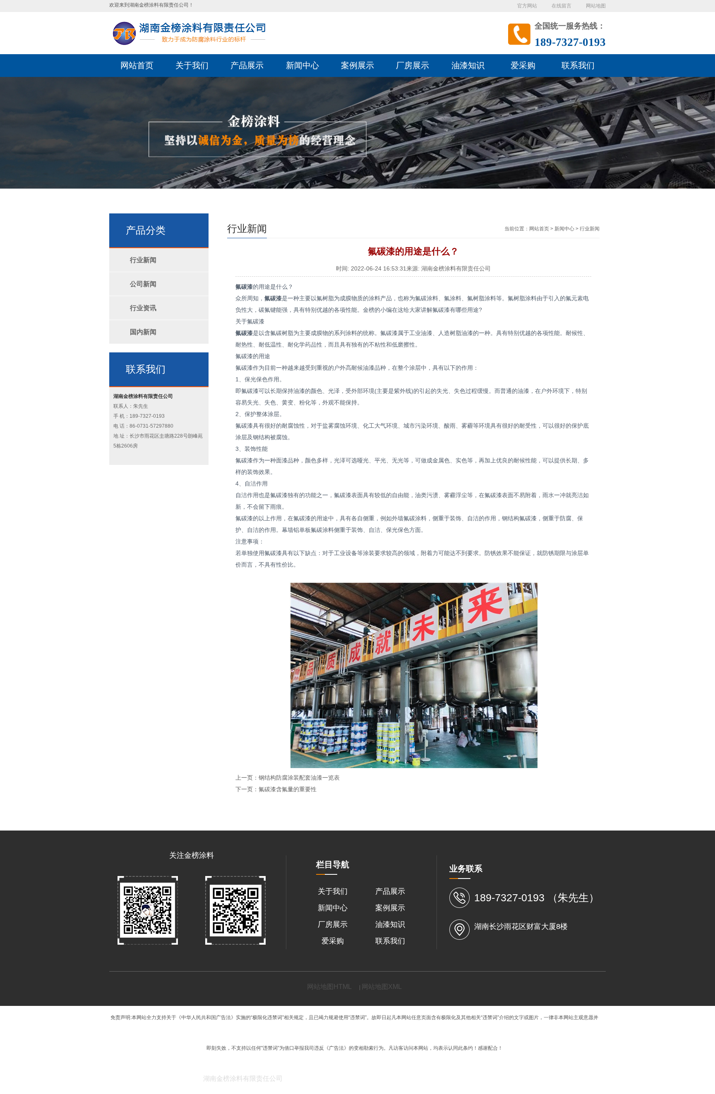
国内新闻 (143, 331)
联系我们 (390, 941)
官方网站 (527, 6)
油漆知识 (390, 924)
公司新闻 (143, 283)
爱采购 (333, 941)
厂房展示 (333, 924)
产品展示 (390, 891)
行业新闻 (590, 229)
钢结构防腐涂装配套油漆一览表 (299, 778)
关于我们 (333, 891)
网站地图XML (382, 986)
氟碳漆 (244, 286)
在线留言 (561, 6)
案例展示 (390, 908)
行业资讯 (143, 307)
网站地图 (596, 6)
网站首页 (539, 229)
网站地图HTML (329, 986)
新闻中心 (564, 229)
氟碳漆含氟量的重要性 (288, 789)
